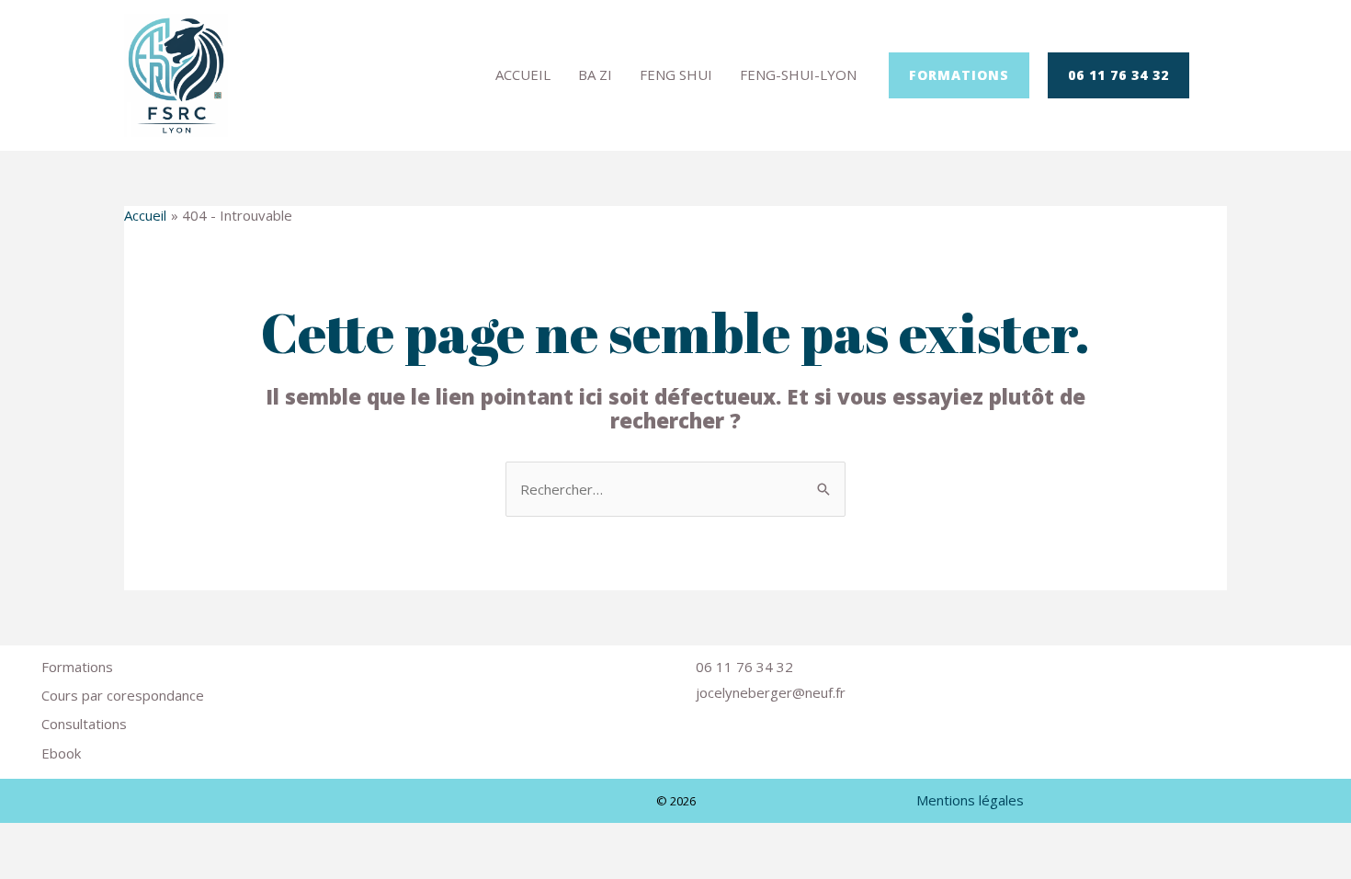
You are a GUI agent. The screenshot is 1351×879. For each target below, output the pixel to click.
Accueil (523, 74)
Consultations (84, 723)
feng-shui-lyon (798, 74)
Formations (77, 666)
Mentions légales (970, 800)
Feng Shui (676, 74)
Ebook (61, 753)
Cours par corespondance (122, 695)
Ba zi (595, 74)
